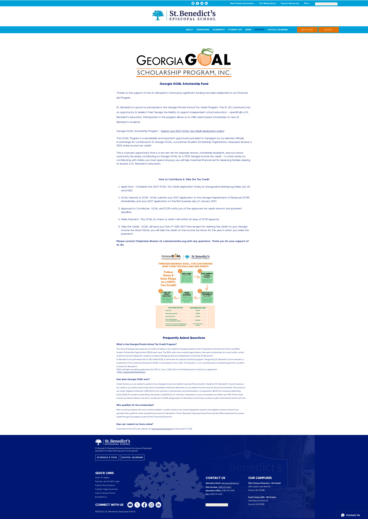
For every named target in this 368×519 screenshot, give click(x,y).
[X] (137, 505)
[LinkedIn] (158, 505)
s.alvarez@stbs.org (174, 241)
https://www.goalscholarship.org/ (131, 372)
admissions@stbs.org (230, 483)
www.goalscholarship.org (219, 186)
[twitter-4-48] (201, 3)
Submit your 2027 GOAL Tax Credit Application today (192, 130)
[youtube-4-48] (206, 3)
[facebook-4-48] (197, 3)
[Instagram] (151, 505)
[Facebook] (144, 505)
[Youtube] (130, 505)
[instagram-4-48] (192, 3)
